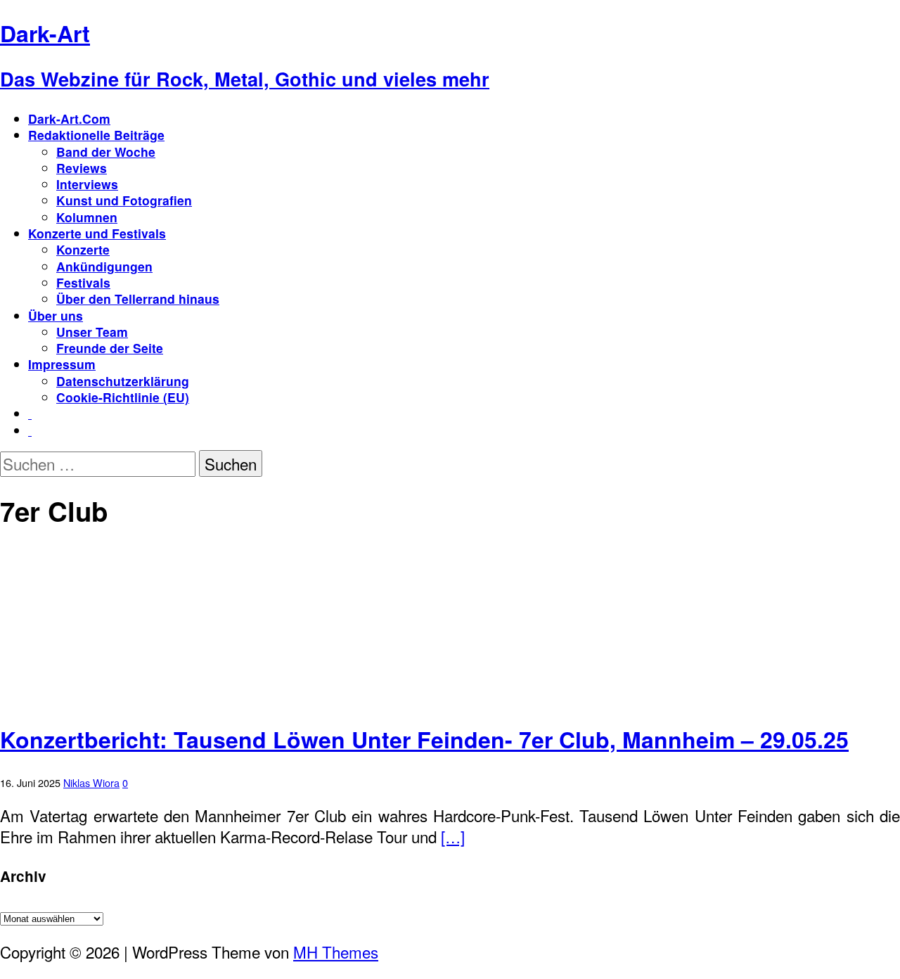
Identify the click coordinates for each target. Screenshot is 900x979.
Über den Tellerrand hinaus (137, 298)
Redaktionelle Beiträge (96, 134)
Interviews (87, 184)
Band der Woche (105, 151)
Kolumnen (86, 217)
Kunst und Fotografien (124, 200)
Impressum (62, 364)
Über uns (55, 315)
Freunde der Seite (109, 348)
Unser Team (92, 331)
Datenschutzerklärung (122, 381)
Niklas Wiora (91, 782)
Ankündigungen (104, 266)
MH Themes (335, 951)
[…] (453, 836)
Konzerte (83, 249)
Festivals (83, 282)
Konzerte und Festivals (97, 233)
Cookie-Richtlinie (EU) (122, 397)
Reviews (81, 168)
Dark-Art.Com (69, 118)
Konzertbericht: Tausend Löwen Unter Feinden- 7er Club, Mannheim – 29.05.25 (424, 739)
